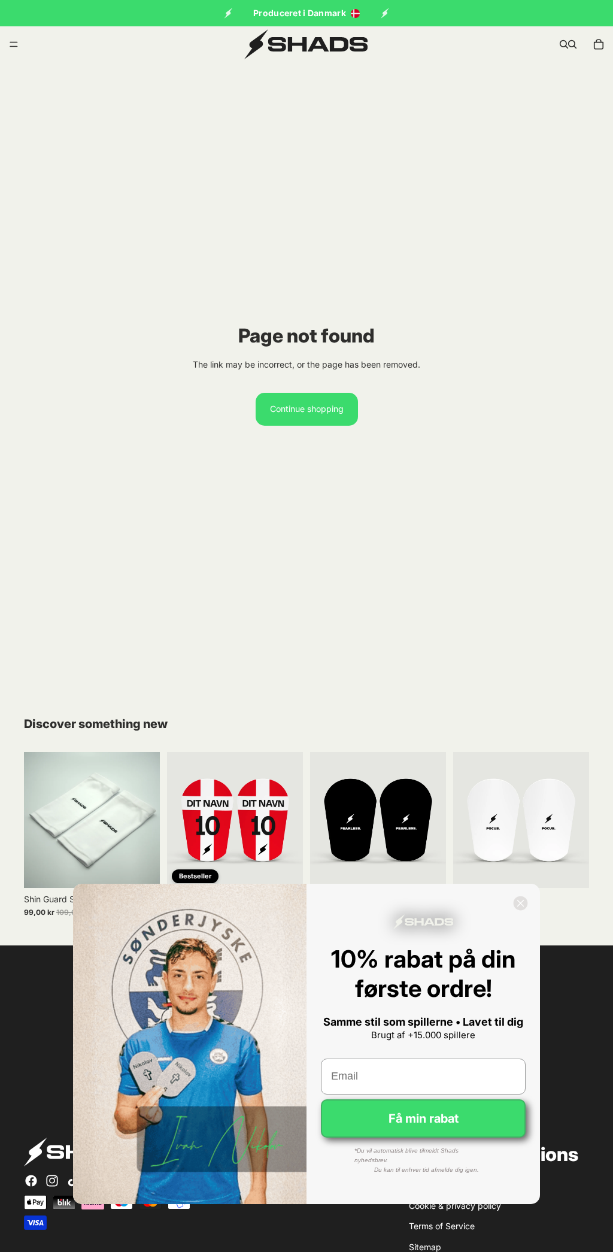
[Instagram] (52, 1181)
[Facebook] (31, 1181)
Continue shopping (307, 409)
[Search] (564, 44)
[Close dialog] (520, 903)
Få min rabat (424, 1118)
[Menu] (14, 44)
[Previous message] (228, 13)
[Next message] (385, 13)
